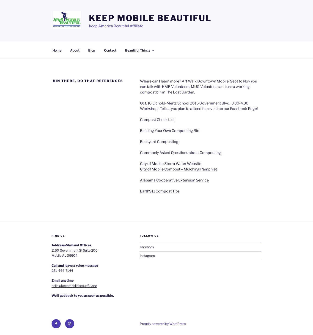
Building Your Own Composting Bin (170, 131)
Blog (91, 50)
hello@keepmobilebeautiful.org (74, 286)
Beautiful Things (137, 50)
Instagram (147, 256)
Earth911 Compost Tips (160, 191)
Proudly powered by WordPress (163, 324)
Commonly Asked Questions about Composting (180, 153)
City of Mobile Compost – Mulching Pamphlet (178, 169)
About (75, 50)
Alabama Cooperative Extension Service (174, 180)
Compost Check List (157, 120)
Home (56, 50)
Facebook (147, 247)
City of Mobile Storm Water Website (170, 164)
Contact (110, 50)
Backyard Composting (159, 142)
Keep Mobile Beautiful (150, 18)
